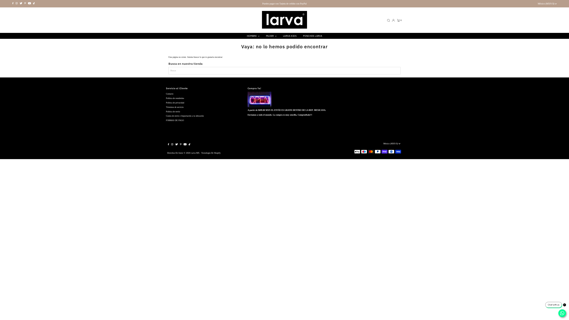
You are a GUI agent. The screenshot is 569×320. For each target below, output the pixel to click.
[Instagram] (16, 3)
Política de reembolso (175, 98)
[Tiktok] (33, 3)
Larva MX (195, 153)
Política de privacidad (175, 103)
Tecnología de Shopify (211, 153)
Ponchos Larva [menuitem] (312, 35)
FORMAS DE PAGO (175, 120)
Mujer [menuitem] (270, 35)
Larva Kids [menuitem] (290, 35)
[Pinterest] (25, 3)
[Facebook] (13, 3)
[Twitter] (21, 3)
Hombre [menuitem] (252, 35)
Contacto (169, 94)
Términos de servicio (175, 107)
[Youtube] (29, 3)
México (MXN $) (546, 3)
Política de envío (173, 112)
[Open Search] (388, 20)
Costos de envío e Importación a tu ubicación (185, 116)
